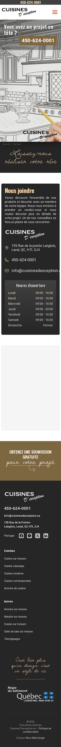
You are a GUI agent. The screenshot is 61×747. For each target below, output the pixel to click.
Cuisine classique (14, 566)
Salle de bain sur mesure (18, 631)
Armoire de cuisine (15, 588)
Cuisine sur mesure (15, 558)
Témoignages (12, 639)
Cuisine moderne (14, 573)
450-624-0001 (38, 40)
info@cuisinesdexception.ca (22, 515)
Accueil (6, 144)
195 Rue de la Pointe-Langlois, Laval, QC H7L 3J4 (21, 524)
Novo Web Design (35, 738)
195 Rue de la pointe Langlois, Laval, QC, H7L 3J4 (34, 248)
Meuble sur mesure (15, 616)
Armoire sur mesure (15, 609)
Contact (17, 144)
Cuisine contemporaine (17, 580)
